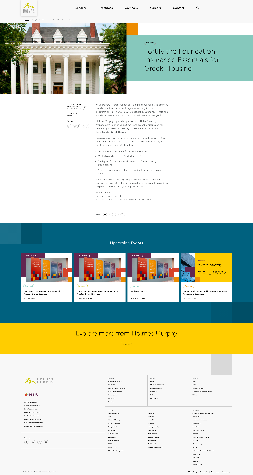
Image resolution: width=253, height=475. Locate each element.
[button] (150, 43)
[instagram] (33, 441)
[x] (39, 441)
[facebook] (26, 441)
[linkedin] (46, 441)
